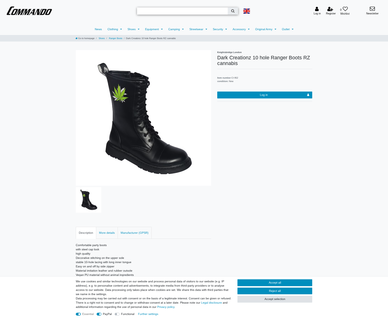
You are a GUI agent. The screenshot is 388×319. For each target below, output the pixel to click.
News (98, 29)
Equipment (152, 29)
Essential (88, 314)
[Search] (233, 11)
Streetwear (196, 29)
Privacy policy (165, 306)
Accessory (240, 29)
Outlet (286, 29)
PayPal (107, 314)
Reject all (275, 290)
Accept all (275, 282)
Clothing (113, 29)
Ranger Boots (115, 38)
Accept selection (275, 299)
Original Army (264, 29)
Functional (127, 314)
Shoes (132, 29)
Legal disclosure (211, 302)
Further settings (148, 314)
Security (218, 29)
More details (107, 232)
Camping (174, 29)
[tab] (86, 233)
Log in (264, 94)
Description (86, 232)
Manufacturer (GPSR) (135, 232)
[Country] (246, 11)
